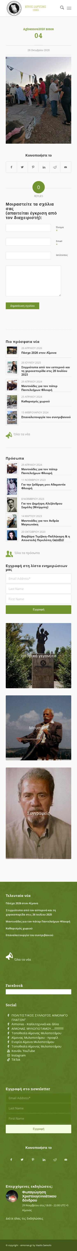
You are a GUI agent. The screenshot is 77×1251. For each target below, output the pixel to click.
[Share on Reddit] (54, 167)
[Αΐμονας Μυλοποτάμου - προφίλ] (8, 1037)
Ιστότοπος (62, 254)
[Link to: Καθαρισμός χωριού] (12, 401)
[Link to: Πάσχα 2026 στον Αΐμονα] (12, 350)
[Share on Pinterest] (33, 167)
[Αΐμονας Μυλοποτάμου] (32, 8)
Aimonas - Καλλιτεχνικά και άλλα (35, 1024)
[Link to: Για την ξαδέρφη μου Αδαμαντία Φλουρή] (12, 486)
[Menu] (69, 8)
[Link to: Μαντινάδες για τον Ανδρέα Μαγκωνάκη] (12, 521)
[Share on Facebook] (11, 167)
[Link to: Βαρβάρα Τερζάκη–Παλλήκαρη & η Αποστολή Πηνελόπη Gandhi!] (12, 535)
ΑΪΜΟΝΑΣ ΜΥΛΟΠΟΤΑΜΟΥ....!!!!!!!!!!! (37, 1028)
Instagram (18, 1055)
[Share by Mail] (65, 167)
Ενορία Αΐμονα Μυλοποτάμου (32, 1042)
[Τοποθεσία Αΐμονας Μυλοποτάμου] (8, 1033)
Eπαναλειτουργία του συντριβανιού (46, 417)
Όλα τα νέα (22, 434)
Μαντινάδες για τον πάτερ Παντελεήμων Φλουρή (38, 921)
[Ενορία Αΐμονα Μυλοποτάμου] (8, 1042)
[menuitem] (60, 8)
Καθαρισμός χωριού (35, 401)
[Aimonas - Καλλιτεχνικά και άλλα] (8, 1024)
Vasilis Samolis (43, 1245)
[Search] (60, 8)
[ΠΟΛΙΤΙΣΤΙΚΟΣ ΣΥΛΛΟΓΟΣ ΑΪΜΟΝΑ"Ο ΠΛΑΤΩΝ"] (8, 1015)
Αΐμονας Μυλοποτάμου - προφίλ (34, 1037)
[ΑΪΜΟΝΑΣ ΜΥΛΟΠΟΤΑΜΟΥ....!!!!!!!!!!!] (8, 1028)
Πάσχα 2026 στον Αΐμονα (38, 352)
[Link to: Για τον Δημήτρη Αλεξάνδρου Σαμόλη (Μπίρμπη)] (12, 504)
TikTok (15, 1059)
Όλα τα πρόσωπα (27, 553)
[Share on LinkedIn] (44, 167)
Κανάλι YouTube (23, 1051)
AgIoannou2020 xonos (38, 29)
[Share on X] (22, 167)
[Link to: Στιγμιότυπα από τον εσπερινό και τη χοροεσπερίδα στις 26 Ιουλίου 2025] (12, 367)
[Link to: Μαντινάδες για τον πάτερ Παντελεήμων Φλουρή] (12, 385)
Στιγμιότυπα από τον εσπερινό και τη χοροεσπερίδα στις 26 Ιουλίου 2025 (45, 371)
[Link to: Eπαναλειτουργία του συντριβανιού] (12, 417)
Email (59, 242)
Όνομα (60, 229)
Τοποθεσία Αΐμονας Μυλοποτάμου (36, 1033)
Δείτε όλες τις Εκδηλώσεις (24, 1218)
